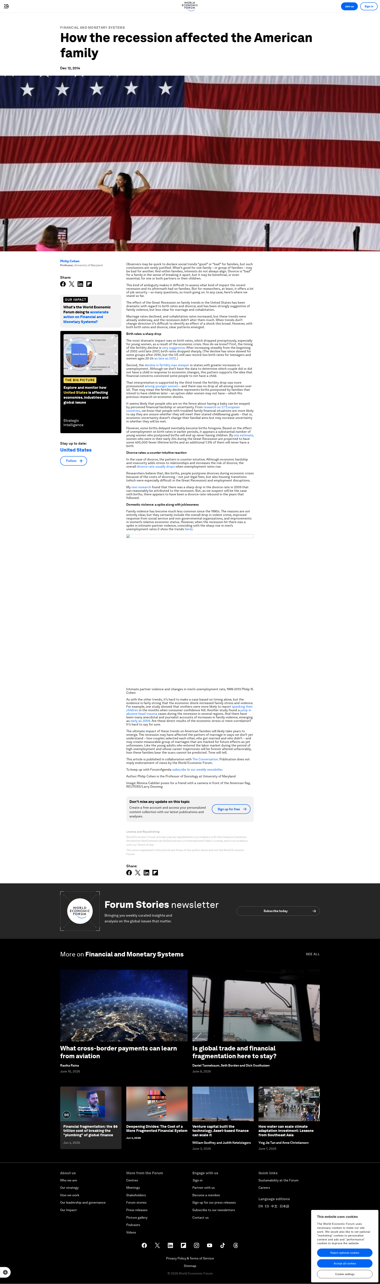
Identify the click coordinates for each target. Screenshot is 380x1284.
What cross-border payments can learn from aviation (118, 1052)
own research (141, 487)
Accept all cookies (345, 1263)
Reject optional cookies (344, 1252)
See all (313, 954)
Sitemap (190, 1266)
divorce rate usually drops (156, 466)
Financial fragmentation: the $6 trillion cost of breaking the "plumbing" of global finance (90, 1130)
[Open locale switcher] (5, 1272)
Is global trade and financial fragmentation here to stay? (234, 1052)
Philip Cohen (70, 261)
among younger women (161, 386)
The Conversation (205, 759)
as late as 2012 (165, 358)
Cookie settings (344, 1274)
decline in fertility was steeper (167, 365)
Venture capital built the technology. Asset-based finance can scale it (220, 1130)
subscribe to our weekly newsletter (197, 769)
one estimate (243, 435)
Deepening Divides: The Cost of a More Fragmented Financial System (156, 1128)
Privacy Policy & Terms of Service (190, 1258)
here (188, 529)
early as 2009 (140, 721)
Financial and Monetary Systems (92, 28)
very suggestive (173, 348)
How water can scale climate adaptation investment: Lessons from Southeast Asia (286, 1130)
